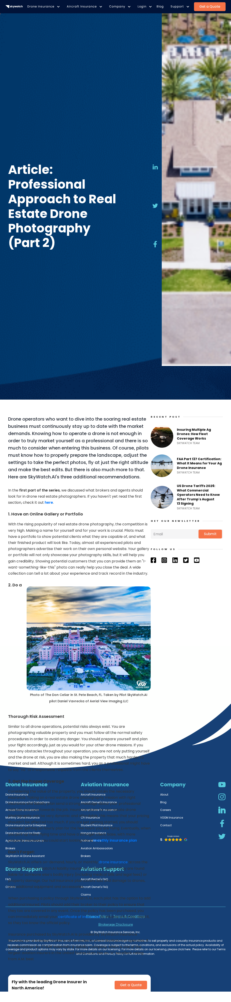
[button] (42, 7)
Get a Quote (209, 6)
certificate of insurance (79, 916)
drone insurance (113, 862)
